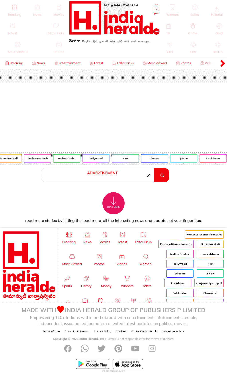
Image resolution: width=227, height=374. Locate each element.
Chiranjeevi (210, 293)
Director (154, 158)
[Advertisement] (113, 115)
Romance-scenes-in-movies (204, 234)
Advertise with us (173, 331)
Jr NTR (183, 158)
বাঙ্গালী (133, 41)
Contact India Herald (144, 331)
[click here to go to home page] (114, 33)
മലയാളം (143, 41)
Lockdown (212, 158)
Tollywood (95, 158)
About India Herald (77, 331)
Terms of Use (51, 331)
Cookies (121, 331)
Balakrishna (179, 293)
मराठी (126, 41)
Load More (113, 207)
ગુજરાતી (103, 41)
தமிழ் (120, 41)
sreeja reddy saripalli (209, 283)
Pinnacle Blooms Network (176, 244)
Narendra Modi (210, 244)
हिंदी (95, 41)
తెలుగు (74, 41)
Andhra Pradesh (36, 158)
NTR (124, 158)
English (86, 41)
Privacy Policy (102, 331)
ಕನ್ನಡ (112, 41)
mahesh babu (65, 158)
